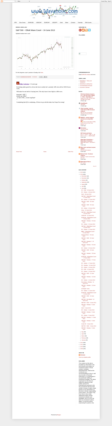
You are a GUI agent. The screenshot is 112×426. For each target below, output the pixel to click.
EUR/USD (31, 22)
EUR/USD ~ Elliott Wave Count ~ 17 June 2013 (88, 257)
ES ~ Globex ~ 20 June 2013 (88, 248)
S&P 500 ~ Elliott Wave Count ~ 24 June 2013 (88, 213)
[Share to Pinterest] (46, 77)
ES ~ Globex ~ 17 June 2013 (88, 263)
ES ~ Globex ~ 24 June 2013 (88, 224)
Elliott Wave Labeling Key (86, 84)
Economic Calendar (85, 87)
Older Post (70, 151)
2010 (81, 346)
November (84, 178)
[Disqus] (45, 103)
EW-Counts (88, 22)
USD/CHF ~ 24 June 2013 (87, 215)
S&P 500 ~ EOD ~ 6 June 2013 (88, 302)
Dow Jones (22, 22)
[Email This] (40, 77)
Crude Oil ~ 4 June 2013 (87, 324)
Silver (66, 22)
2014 (81, 172)
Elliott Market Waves (86, 161)
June (83, 188)
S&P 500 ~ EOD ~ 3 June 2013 (88, 326)
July (83, 186)
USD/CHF (39, 22)
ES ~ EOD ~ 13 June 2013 (87, 269)
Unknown (82, 355)
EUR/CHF (47, 22)
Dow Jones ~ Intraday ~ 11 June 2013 (87, 282)
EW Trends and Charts (86, 133)
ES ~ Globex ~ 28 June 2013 (88, 192)
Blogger (59, 414)
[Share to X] (43, 77)
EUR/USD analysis (85, 74)
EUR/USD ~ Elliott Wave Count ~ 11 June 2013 (88, 293)
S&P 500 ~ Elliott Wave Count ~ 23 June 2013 (88, 227)
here (42, 72)
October (84, 180)
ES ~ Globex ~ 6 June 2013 (87, 310)
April (83, 334)
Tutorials (80, 22)
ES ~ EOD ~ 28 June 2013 (87, 190)
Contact (73, 22)
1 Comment (34, 76)
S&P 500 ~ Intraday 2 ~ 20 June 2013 (87, 242)
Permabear (83, 128)
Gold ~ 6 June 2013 (86, 308)
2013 (81, 174)
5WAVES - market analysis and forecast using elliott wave (87, 119)
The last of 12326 (84, 129)
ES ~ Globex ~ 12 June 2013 (88, 280)
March (83, 336)
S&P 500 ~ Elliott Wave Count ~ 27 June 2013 (88, 197)
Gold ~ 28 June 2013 (86, 194)
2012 (81, 342)
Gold (61, 22)
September (84, 182)
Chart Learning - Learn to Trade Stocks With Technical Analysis (88, 110)
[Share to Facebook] (45, 77)
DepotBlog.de (84, 103)
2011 (81, 344)
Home (44, 151)
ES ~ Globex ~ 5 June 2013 (87, 315)
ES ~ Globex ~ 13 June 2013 (88, 271)
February (84, 338)
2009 (81, 348)
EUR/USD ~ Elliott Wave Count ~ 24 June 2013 (88, 218)
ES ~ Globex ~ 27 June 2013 (88, 199)
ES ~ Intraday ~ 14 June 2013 (88, 265)
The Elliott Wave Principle (86, 85)
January (84, 340)
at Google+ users (85, 288)
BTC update (83, 163)
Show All (94, 166)
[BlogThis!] (41, 77)
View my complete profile (85, 357)
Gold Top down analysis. (86, 150)
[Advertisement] (44, 138)
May (83, 331)
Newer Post (19, 151)
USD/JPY (54, 22)
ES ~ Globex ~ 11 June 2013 (88, 290)
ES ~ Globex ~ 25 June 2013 (88, 208)
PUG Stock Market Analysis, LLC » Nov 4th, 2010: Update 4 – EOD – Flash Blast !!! (88, 96)
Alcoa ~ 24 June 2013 (86, 210)
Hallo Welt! (83, 104)
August (83, 184)
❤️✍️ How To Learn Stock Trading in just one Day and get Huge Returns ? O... (88, 123)
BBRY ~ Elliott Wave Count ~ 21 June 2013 (88, 232)
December (84, 176)
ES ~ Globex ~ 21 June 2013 (88, 229)
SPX (15, 22)
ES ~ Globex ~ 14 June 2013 (88, 267)
